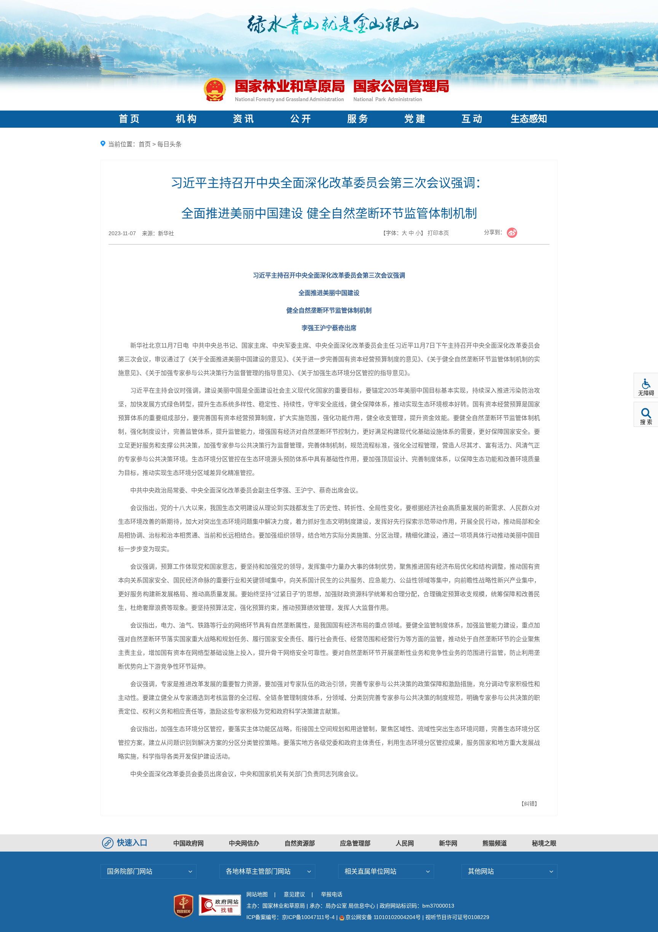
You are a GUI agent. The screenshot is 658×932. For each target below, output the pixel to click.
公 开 (300, 119)
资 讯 (243, 119)
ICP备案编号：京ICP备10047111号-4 (291, 917)
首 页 (129, 119)
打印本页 (438, 233)
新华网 (448, 843)
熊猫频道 (494, 843)
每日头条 (169, 144)
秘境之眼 (544, 843)
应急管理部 (355, 843)
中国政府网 (188, 843)
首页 (145, 144)
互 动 (472, 119)
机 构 (186, 119)
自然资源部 (299, 843)
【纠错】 (529, 803)
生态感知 (529, 119)
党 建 (414, 119)
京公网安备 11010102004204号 (383, 917)
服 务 (357, 119)
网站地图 (257, 894)
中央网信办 (244, 843)
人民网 (405, 843)
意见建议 (294, 894)
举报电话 (331, 894)
